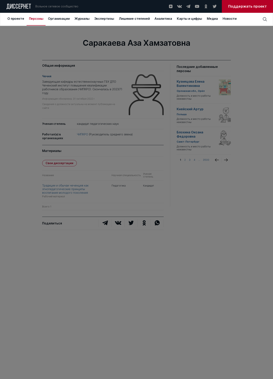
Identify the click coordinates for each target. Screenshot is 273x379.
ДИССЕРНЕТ (18, 7)
